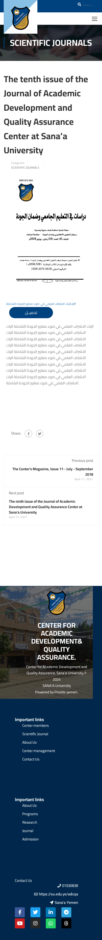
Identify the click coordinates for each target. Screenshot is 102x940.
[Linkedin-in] (51, 912)
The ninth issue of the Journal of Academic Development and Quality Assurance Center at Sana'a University (45, 507)
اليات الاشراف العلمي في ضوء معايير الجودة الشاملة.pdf (41, 304)
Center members (35, 725)
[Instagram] (35, 923)
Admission (30, 839)
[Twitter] (39, 433)
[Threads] (66, 923)
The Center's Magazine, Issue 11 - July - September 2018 (52, 471)
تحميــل (31, 312)
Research (29, 822)
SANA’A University (57, 685)
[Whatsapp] (51, 923)
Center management (38, 750)
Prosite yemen (65, 692)
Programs (30, 813)
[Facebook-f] (20, 912)
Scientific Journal (35, 733)
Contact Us (30, 759)
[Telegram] (66, 912)
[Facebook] (28, 433)
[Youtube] (20, 923)
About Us (29, 742)
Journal (27, 830)
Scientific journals (25, 167)
